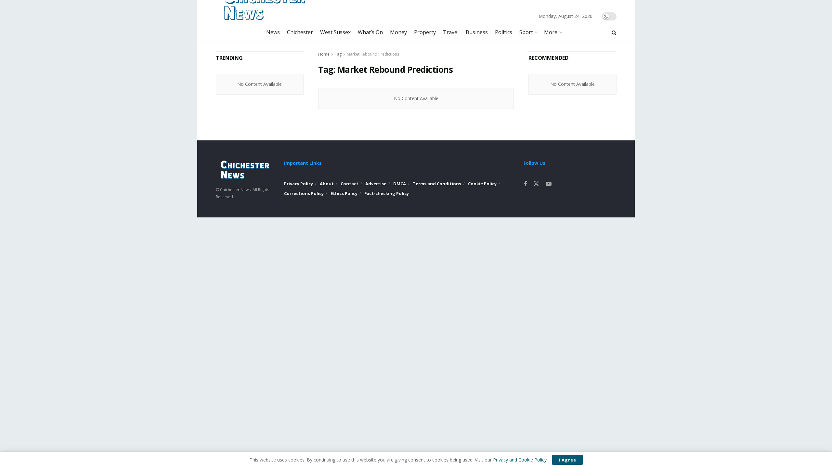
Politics (503, 32)
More (550, 32)
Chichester (300, 32)
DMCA (399, 184)
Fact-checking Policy (386, 193)
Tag (338, 54)
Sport (526, 32)
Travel (451, 32)
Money (398, 32)
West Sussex (335, 32)
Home (324, 54)
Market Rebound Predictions (373, 54)
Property (425, 32)
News (273, 32)
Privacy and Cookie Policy (520, 460)
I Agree (567, 460)
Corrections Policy (304, 193)
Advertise (375, 184)
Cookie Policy (482, 184)
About (327, 184)
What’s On (370, 32)
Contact (349, 184)
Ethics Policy (344, 193)
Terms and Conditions (437, 184)
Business (477, 32)
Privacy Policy (298, 184)
